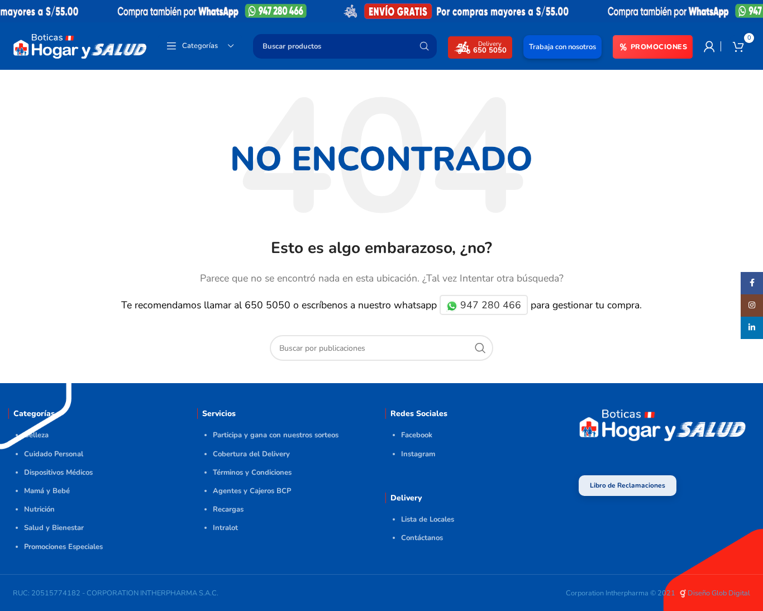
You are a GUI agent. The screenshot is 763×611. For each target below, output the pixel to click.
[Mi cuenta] (709, 46)
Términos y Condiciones (252, 472)
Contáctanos (422, 538)
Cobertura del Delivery (251, 454)
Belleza (36, 435)
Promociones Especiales (63, 547)
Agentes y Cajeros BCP (252, 491)
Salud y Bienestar (54, 528)
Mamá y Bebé (47, 491)
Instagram (418, 454)
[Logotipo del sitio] (80, 45)
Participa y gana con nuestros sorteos (275, 435)
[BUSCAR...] (424, 46)
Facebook (416, 435)
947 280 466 (489, 305)
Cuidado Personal (53, 454)
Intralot (225, 528)
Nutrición (39, 509)
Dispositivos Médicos (58, 472)
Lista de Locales (427, 519)
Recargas (228, 509)
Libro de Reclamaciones (627, 485)
